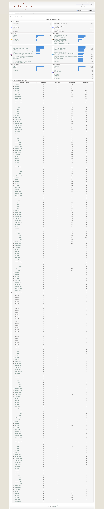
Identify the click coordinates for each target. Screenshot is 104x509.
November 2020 (18, 218)
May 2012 (16, 472)
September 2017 (18, 292)
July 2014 (16, 421)
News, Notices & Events (59, 37)
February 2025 (17, 119)
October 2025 (17, 104)
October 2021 (17, 197)
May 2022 (16, 183)
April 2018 (16, 278)
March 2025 (17, 117)
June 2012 (16, 470)
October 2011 (17, 485)
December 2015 (18, 388)
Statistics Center (20, 16)
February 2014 (17, 431)
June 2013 (16, 446)
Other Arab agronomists (18, 54)
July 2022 (16, 179)
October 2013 (17, 439)
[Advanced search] (77, 10)
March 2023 (17, 164)
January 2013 (17, 456)
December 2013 (18, 435)
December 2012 (18, 458)
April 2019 (16, 255)
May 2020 (16, 230)
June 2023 (16, 158)
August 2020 (17, 224)
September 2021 (18, 199)
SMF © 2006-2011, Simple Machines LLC (56, 505)
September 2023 (18, 152)
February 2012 (17, 477)
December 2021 (18, 193)
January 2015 (17, 410)
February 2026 (17, 96)
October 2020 (17, 220)
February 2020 (17, 235)
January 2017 (17, 363)
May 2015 (16, 402)
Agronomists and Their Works (61, 40)
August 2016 (17, 373)
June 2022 (16, 181)
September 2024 (18, 129)
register (91, 2)
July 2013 (16, 445)
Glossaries (15, 49)
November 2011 (18, 483)
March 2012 (17, 476)
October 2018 (17, 266)
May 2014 (16, 425)
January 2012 (17, 479)
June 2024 (16, 135)
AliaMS (56, 69)
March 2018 (17, 280)
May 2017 (16, 355)
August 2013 (17, 443)
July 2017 (16, 351)
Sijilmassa (15, 35)
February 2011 (17, 501)
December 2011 (18, 481)
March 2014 (17, 429)
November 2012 (18, 460)
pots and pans (16, 40)
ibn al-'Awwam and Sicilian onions (20, 48)
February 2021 (17, 212)
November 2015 (18, 390)
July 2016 (16, 375)
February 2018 (17, 282)
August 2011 (17, 489)
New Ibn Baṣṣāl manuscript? (19, 62)
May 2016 (16, 379)
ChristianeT (15, 39)
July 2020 (16, 226)
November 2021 (18, 195)
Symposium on (16, 58)
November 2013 (18, 437)
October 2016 (17, 369)
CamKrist (15, 37)
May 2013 (16, 448)
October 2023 (17, 150)
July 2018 (16, 272)
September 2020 (18, 222)
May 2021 (16, 206)
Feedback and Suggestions (60, 39)
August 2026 (17, 84)
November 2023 (18, 148)
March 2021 (17, 210)
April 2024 (16, 138)
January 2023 (17, 168)
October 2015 (17, 392)
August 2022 (17, 177)
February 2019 (17, 259)
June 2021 (16, 204)
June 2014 (16, 423)
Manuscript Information (18, 47)
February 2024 (17, 142)
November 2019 (18, 241)
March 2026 (17, 94)
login (87, 2)
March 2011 (17, 499)
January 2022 (17, 191)
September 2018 (18, 268)
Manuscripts (57, 36)
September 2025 (18, 106)
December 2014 (18, 412)
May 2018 (16, 276)
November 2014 (18, 413)
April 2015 (16, 404)
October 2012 (17, 462)
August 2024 (17, 131)
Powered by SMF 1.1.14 (44, 505)
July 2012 (16, 468)
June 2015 (16, 400)
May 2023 (16, 160)
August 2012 (17, 466)
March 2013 (17, 452)
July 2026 (16, 86)
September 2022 (18, 175)
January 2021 (17, 214)
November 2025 (18, 102)
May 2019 (16, 253)
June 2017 (16, 353)
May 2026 (16, 90)
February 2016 (17, 384)
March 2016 (17, 382)
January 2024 (17, 144)
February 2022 (17, 189)
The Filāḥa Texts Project (59, 41)
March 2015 (17, 406)
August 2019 (17, 247)
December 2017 (18, 286)
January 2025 (17, 121)
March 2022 (17, 187)
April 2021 (16, 208)
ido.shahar (56, 74)
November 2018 (18, 265)
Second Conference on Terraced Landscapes (23, 53)
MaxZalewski (90, 28)
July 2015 (16, 398)
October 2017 (17, 290)
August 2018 (17, 270)
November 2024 (18, 125)
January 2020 (17, 237)
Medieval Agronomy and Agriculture (62, 43)
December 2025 (18, 100)
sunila (55, 67)
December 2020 (18, 216)
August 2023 (17, 154)
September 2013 (18, 441)
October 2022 (17, 173)
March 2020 (17, 233)
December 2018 (18, 263)
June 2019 (16, 251)
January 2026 (17, 98)
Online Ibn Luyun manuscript (60, 48)
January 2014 (17, 433)
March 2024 (17, 140)
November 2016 (18, 367)
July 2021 (16, 202)
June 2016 (16, 377)
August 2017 (17, 350)
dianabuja (56, 75)
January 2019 (17, 261)
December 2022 (18, 170)
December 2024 (18, 123)
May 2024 (16, 137)
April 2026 (16, 92)
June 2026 (16, 88)
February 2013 (17, 454)
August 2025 (17, 107)
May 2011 (16, 495)
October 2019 (17, 243)
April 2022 (16, 185)
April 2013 (16, 450)
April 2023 (16, 162)
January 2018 (17, 284)
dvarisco (56, 76)
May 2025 (16, 113)
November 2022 (18, 171)
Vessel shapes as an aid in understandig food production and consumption (23, 57)
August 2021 (17, 201)
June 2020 (16, 228)
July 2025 (16, 109)
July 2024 (16, 133)
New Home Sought (58, 58)
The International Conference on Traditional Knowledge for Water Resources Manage (22, 60)
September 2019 (18, 245)
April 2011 (16, 497)
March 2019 (17, 257)
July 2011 (16, 491)
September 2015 (18, 394)
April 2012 (16, 474)
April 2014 (16, 427)
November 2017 (18, 288)
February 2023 (17, 166)
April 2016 (16, 381)
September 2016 (18, 371)
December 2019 (18, 239)
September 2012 (18, 464)
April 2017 (16, 357)
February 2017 (17, 361)
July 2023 (16, 156)
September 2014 (18, 417)
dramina (14, 36)
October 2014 (17, 415)
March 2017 (17, 359)
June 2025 (16, 111)
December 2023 (18, 146)
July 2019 (16, 249)
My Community (13, 16)
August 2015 (17, 396)
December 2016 (18, 365)
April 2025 (16, 115)
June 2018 (16, 274)
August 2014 (17, 419)
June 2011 (16, 493)
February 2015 (17, 408)
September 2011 (18, 487)
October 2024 (17, 127)
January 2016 (17, 386)
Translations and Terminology (60, 35)
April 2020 (16, 232)
